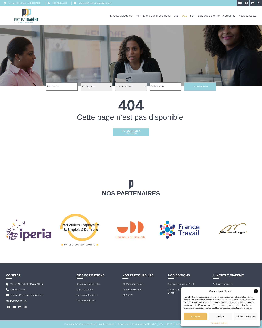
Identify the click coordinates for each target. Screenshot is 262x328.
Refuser (221, 316)
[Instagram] (259, 3)
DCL (184, 15)
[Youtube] (240, 3)
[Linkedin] (253, 3)
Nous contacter (247, 15)
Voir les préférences (245, 316)
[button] (255, 291)
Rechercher (200, 86)
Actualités (229, 15)
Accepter (195, 316)
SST (192, 15)
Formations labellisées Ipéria (153, 15)
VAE (176, 15)
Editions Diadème (209, 15)
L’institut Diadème (121, 15)
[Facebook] (246, 3)
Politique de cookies (219, 323)
